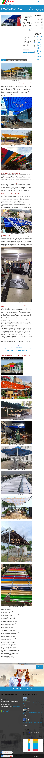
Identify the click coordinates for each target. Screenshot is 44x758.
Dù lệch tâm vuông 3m (39, 58)
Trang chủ (33, 756)
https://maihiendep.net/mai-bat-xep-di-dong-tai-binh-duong (17, 348)
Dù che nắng (37, 19)
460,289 (35, 750)
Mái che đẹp (37, 22)
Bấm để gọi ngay (8, 756)
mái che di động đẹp (16, 706)
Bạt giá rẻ (36, 25)
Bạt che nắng (37, 28)
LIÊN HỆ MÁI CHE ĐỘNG (34, 732)
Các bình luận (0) (22, 60)
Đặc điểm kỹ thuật (12, 60)
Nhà (28, 7)
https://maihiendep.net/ (16, 347)
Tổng (31, 750)
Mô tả (4, 60)
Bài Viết (37, 756)
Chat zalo (6, 752)
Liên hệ (41, 756)
